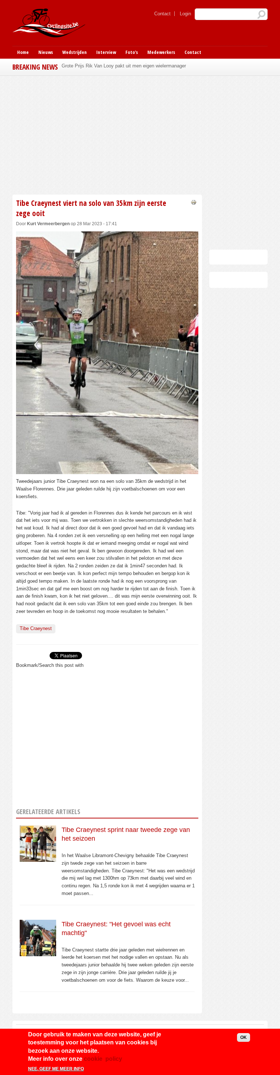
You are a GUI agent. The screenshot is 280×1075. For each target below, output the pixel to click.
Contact (162, 13)
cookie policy (103, 1059)
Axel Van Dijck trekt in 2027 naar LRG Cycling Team (117, 66)
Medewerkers (161, 52)
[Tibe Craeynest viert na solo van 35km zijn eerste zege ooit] (107, 470)
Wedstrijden (74, 52)
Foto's (131, 52)
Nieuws (45, 52)
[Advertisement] (107, 134)
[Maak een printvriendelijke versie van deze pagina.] (194, 201)
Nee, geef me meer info (56, 1068)
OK (243, 1037)
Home (23, 52)
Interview (106, 52)
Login (185, 13)
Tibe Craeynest (36, 628)
